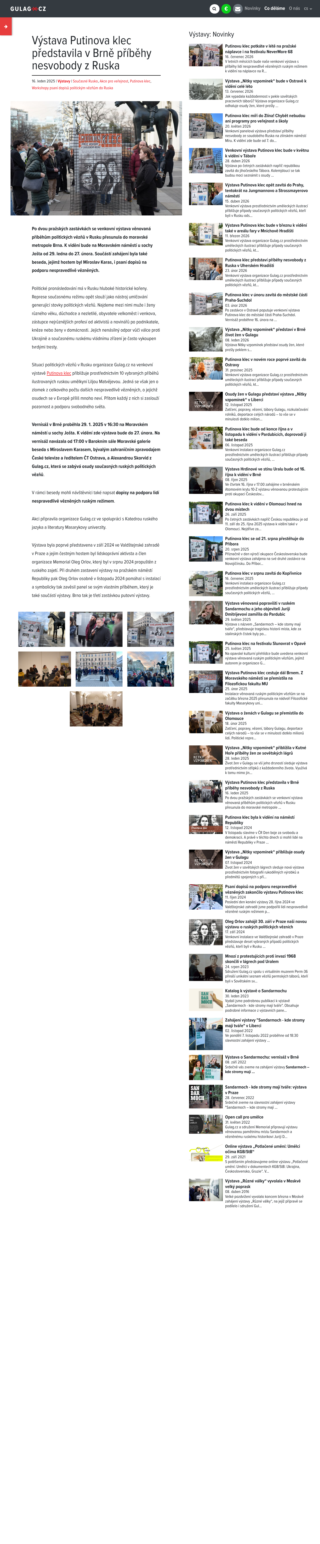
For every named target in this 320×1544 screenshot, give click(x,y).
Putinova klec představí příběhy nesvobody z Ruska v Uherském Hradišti (265, 263)
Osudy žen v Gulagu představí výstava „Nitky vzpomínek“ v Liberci (265, 397)
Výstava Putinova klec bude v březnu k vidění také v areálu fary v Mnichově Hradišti (266, 228)
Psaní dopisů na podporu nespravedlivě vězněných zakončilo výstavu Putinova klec (264, 889)
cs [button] (306, 9)
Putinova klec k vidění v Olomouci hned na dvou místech (263, 507)
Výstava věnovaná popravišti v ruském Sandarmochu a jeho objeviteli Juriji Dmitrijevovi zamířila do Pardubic (260, 609)
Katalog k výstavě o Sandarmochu (256, 991)
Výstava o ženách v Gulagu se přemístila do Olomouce (264, 716)
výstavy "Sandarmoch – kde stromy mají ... (260, 1105)
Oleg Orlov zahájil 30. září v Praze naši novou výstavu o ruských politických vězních (266, 924)
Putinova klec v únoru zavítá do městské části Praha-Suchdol (266, 298)
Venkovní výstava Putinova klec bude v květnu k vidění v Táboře (267, 153)
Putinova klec (140, 81)
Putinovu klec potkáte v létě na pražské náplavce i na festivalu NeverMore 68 (260, 49)
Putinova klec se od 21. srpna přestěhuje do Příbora (264, 541)
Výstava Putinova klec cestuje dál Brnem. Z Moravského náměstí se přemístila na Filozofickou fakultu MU (264, 678)
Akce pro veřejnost (114, 81)
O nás (294, 9)
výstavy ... (262, 1040)
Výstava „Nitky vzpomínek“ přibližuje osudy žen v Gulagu (265, 855)
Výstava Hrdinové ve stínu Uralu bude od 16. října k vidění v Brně (265, 472)
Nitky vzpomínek (250, 345)
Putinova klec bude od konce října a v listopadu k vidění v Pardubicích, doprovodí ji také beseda (265, 434)
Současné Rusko (85, 81)
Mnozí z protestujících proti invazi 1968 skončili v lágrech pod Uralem (260, 959)
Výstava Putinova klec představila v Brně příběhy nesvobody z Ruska (262, 785)
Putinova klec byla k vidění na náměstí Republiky (259, 820)
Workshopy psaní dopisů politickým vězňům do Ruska (72, 88)
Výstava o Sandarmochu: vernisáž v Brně (262, 1057)
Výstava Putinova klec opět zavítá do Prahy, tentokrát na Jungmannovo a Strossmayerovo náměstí (266, 190)
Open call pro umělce (244, 1117)
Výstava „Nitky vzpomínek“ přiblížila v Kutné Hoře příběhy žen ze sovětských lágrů (265, 750)
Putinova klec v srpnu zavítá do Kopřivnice (263, 573)
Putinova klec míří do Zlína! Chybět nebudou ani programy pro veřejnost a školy (265, 118)
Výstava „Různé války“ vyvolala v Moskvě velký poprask (263, 1184)
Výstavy (199, 34)
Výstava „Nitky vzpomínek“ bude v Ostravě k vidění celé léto (265, 84)
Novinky (252, 9)
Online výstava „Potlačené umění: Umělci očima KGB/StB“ (262, 1149)
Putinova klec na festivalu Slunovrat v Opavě (265, 644)
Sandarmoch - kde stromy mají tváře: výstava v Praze (266, 1090)
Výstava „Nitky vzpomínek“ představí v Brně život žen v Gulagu (265, 332)
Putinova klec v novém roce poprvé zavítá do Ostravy (265, 362)
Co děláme (274, 9)
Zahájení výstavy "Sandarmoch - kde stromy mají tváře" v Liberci (265, 1023)
